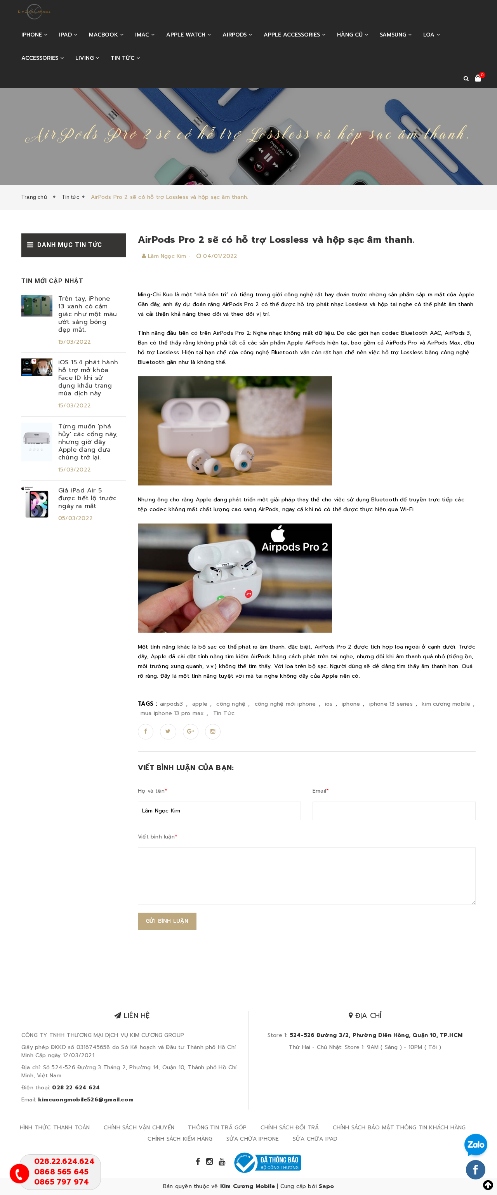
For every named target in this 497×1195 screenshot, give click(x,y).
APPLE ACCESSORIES (293, 35)
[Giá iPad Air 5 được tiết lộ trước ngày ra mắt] (36, 502)
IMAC (143, 35)
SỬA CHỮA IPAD (315, 1139)
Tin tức (70, 197)
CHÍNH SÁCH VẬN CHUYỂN (139, 1128)
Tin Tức (224, 713)
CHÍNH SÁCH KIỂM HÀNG (180, 1139)
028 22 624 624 (76, 1088)
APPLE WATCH (186, 35)
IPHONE (32, 35)
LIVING (85, 58)
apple (199, 704)
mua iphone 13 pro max (172, 713)
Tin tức (123, 58)
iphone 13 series (391, 704)
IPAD (66, 35)
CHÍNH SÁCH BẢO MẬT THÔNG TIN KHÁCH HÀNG (399, 1128)
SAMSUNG (394, 35)
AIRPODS (235, 35)
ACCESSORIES (40, 58)
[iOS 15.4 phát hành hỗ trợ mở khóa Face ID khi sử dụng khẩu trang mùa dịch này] (36, 367)
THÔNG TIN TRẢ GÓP (217, 1128)
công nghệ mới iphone (285, 704)
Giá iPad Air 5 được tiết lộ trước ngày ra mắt (87, 498)
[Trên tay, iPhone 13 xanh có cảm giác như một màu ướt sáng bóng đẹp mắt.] (36, 305)
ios (329, 704)
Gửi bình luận (167, 921)
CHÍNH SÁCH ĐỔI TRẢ (290, 1128)
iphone (351, 704)
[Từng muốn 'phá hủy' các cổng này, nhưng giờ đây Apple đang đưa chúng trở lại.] (36, 442)
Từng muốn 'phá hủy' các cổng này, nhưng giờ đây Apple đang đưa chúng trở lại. (88, 442)
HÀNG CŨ (351, 35)
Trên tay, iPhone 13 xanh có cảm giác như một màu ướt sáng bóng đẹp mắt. (87, 314)
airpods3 (171, 704)
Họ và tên (152, 791)
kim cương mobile (446, 704)
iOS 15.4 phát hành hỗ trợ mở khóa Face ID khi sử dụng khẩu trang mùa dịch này (88, 377)
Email (321, 791)
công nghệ (230, 704)
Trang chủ (35, 197)
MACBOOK (104, 35)
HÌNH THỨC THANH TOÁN (55, 1128)
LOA (429, 35)
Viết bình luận (157, 837)
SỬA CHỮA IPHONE (252, 1139)
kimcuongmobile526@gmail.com (85, 1100)
